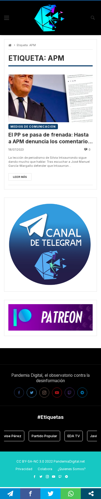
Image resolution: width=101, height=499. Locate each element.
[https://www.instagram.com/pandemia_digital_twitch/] (47, 476)
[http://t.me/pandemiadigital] (66, 476)
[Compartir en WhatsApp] (71, 493)
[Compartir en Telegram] (10, 493)
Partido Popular (42, 436)
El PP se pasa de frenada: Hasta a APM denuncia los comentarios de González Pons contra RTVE (49, 138)
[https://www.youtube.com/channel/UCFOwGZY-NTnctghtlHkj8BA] (53, 476)
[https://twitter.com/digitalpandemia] (41, 476)
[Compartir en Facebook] (30, 493)
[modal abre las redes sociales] (91, 493)
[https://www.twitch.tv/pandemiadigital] (60, 476)
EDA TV (71, 436)
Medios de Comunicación (33, 126)
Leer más (20, 176)
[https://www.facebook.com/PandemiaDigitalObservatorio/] (34, 476)
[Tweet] (50, 493)
